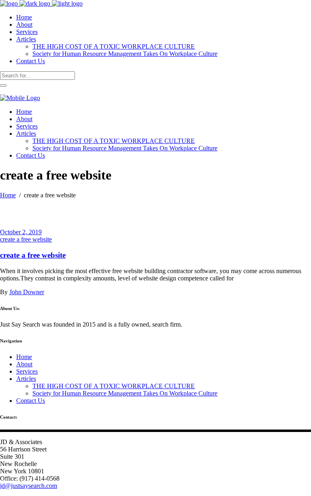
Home (8, 195)
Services (27, 371)
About (24, 364)
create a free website (26, 239)
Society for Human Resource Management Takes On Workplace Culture (124, 393)
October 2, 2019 (21, 232)
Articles (26, 378)
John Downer (26, 292)
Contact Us (30, 400)
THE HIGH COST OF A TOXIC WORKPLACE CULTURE (113, 386)
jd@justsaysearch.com (28, 485)
